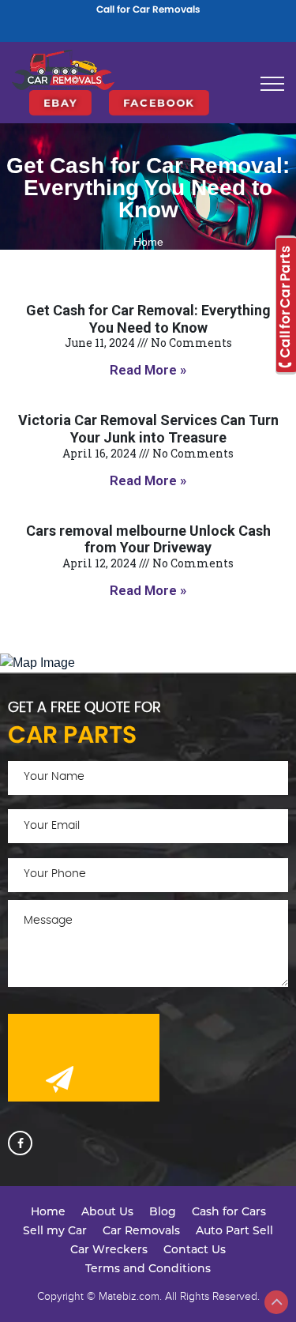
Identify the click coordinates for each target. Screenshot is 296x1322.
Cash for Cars (229, 1211)
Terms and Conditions (148, 1268)
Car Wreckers (109, 1249)
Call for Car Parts (284, 303)
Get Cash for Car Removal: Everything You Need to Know (148, 319)
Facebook (159, 89)
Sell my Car (55, 1230)
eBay (60, 89)
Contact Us (194, 1249)
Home (148, 241)
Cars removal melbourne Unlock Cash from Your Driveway (148, 539)
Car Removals (141, 1230)
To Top (276, 1302)
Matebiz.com (129, 1296)
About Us (107, 1211)
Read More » (148, 370)
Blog (162, 1211)
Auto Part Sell (234, 1230)
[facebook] (20, 1143)
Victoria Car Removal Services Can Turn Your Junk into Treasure (148, 429)
